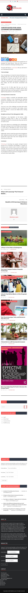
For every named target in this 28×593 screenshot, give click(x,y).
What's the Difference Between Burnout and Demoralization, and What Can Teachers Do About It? (15, 505)
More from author (14, 227)
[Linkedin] (7, 59)
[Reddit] (13, 59)
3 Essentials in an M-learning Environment (13, 342)
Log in (4, 417)
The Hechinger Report (5, 278)
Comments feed (6, 421)
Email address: (4, 468)
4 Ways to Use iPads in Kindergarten (11, 247)
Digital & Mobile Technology (6, 22)
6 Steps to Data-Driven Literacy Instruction (13, 495)
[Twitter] (5, 59)
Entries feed (5, 419)
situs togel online (3, 579)
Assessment (4, 301)
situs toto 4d (2, 582)
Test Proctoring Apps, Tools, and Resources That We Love (13, 317)
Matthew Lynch (4, 31)
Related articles (5, 227)
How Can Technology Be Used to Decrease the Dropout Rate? (14, 387)
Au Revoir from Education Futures (11, 491)
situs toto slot (3, 583)
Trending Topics (13, 278)
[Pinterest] (10, 59)
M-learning (3, 61)
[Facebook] (2, 59)
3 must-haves (14, 67)
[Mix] (15, 59)
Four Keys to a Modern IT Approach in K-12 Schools (14, 499)
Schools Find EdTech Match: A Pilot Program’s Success (14, 294)
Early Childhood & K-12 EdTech (17, 276)
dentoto (1, 581)
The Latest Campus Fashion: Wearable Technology (12, 270)
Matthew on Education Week (11, 486)
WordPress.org (6, 422)
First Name (3, 472)
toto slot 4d (2, 584)
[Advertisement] (14, 169)
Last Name (3, 476)
